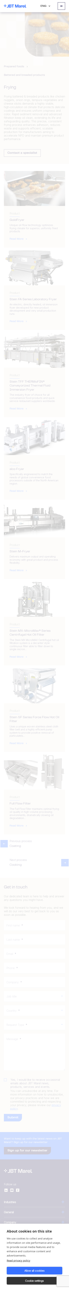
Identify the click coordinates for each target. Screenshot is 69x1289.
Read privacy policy (18, 1260)
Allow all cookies (34, 1270)
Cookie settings (34, 1280)
